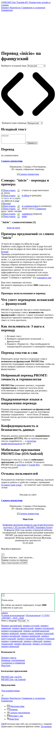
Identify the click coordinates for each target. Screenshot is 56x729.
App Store (21, 465)
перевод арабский (10, 633)
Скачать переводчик (12, 161)
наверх (4, 613)
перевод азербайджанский (36, 631)
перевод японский (10, 646)
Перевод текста (8, 657)
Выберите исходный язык (13, 65)
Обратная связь (16, 706)
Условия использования (12, 615)
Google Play (34, 465)
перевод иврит (27, 633)
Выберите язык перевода (14, 123)
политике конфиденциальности (18, 442)
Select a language (9, 620)
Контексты (15, 7)
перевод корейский (30, 636)
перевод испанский (44, 628)
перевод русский (31, 625)
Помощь (13, 709)
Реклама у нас (16, 716)
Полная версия (33, 615)
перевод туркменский (12, 641)
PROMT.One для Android (13, 679)
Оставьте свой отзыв (11, 485)
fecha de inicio (13, 227)
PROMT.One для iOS (11, 677)
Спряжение (33, 7)
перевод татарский (26, 638)
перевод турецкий (45, 638)
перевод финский (22, 644)
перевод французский (22, 628)
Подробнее (46, 726)
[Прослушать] (8, 190)
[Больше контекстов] (6, 203)
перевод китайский (10, 636)
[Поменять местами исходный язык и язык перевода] (28, 120)
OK (3, 724)
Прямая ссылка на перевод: (14, 560)
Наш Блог (14, 719)
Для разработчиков (10, 690)
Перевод (5, 7)
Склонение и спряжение (13, 663)
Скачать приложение (19, 712)
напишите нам (44, 277)
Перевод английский (11, 625)
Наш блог (6, 665)
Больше (4, 251)
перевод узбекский (33, 641)
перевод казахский (44, 633)
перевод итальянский (11, 631)
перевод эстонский (41, 644)
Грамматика (7, 10)
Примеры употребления (13, 660)
